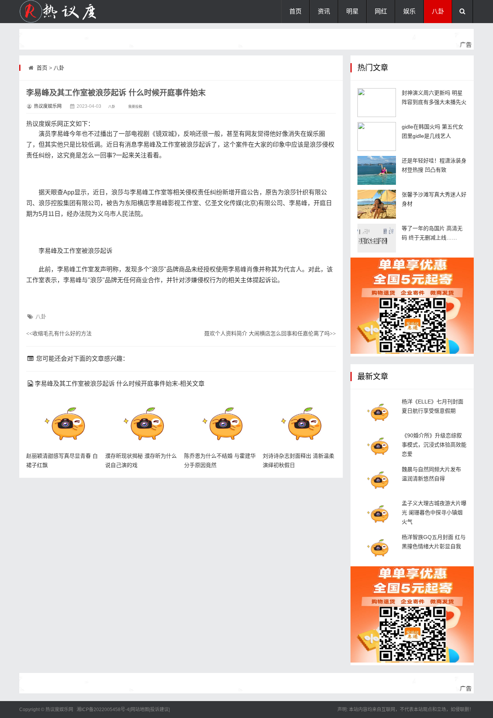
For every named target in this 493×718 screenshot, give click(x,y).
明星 (352, 11)
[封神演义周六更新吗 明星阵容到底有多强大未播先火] (376, 102)
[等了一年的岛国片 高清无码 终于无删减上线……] (376, 238)
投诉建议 (159, 709)
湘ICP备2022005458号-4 (103, 709)
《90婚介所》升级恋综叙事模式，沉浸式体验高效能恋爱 (434, 444)
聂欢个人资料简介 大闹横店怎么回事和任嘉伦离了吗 (270, 333)
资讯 (324, 11)
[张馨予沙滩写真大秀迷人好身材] (376, 204)
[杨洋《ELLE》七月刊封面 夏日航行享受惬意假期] (376, 411)
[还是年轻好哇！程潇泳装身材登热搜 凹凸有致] (376, 170)
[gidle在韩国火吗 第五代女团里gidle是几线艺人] (376, 136)
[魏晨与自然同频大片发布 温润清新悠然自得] (376, 479)
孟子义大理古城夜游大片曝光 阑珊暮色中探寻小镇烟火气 (434, 512)
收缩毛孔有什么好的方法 (59, 333)
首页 (295, 11)
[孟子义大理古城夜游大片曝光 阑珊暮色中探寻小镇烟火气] (376, 513)
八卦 (438, 11)
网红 (381, 11)
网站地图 (140, 709)
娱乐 (409, 11)
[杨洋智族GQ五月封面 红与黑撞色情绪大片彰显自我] (376, 546)
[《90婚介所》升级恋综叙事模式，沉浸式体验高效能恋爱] (376, 445)
